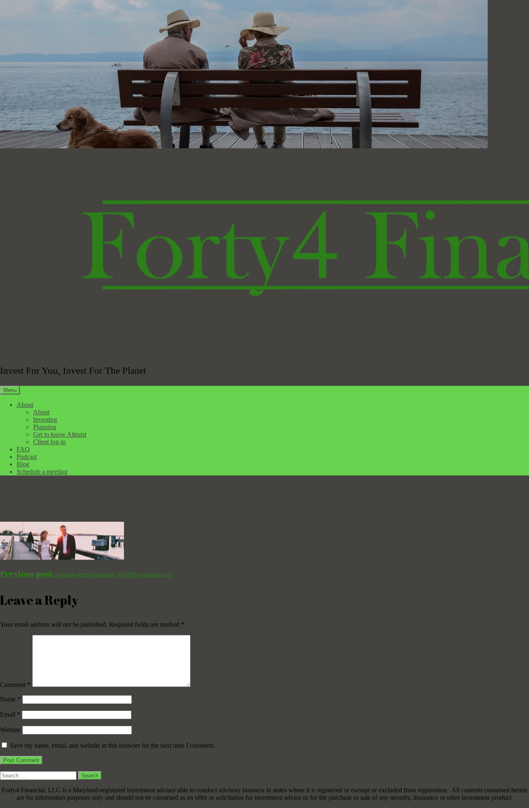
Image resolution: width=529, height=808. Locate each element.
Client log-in (49, 441)
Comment (15, 684)
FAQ (23, 449)
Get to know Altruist (59, 434)
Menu (10, 390)
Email (10, 714)
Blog (23, 464)
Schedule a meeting (42, 471)
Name (10, 699)
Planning (44, 426)
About (25, 404)
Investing (45, 419)
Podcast (27, 456)
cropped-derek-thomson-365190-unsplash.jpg (85, 574)
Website (10, 729)
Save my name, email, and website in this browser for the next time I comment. (112, 745)
